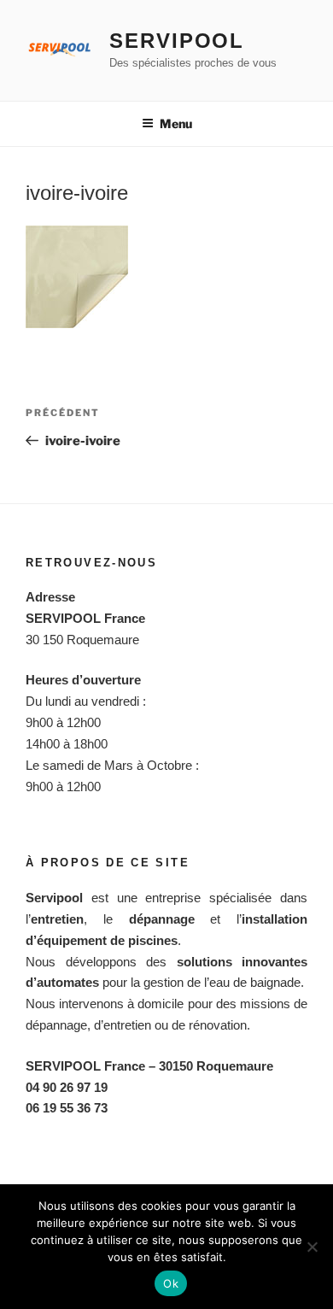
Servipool (176, 40)
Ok (170, 1283)
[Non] (311, 1246)
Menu (176, 123)
